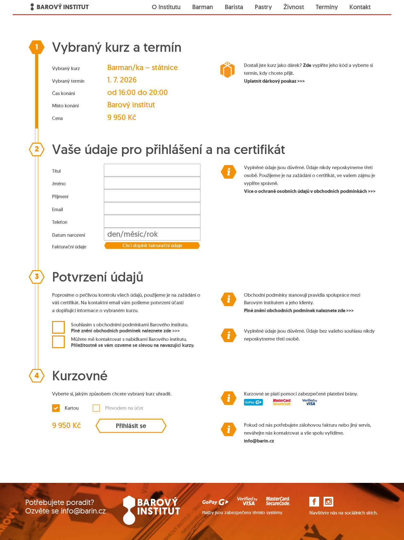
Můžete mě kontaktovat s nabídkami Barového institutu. (132, 342)
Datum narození (68, 235)
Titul (56, 171)
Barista (234, 7)
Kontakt (360, 7)
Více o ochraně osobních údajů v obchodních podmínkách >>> (310, 191)
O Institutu (166, 7)
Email (57, 209)
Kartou (72, 408)
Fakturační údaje (69, 247)
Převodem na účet (124, 408)
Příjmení (60, 196)
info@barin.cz (259, 441)
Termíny (327, 7)
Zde (307, 65)
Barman (202, 7)
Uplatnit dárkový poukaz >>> (274, 81)
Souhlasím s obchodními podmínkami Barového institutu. (129, 328)
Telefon (59, 222)
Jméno (59, 184)
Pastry (263, 7)
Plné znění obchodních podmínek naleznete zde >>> (125, 330)
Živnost (293, 7)
